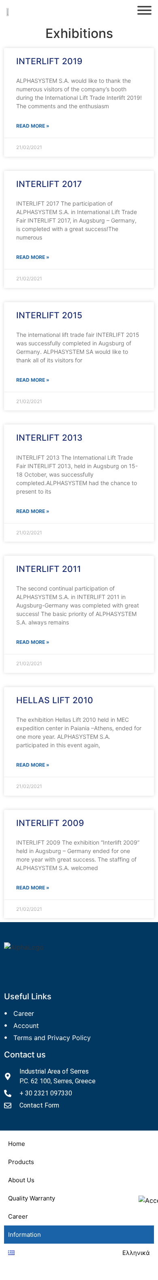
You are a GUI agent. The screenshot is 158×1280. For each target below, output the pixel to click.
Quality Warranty (31, 1198)
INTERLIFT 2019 (49, 61)
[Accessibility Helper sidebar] (148, 1200)
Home (16, 1144)
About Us (21, 1180)
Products (21, 1162)
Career (18, 1216)
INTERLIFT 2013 (49, 438)
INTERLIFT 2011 (48, 569)
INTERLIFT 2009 (50, 823)
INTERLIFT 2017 (49, 184)
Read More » (32, 126)
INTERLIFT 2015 (49, 315)
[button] (79, 1162)
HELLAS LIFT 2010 (54, 700)
